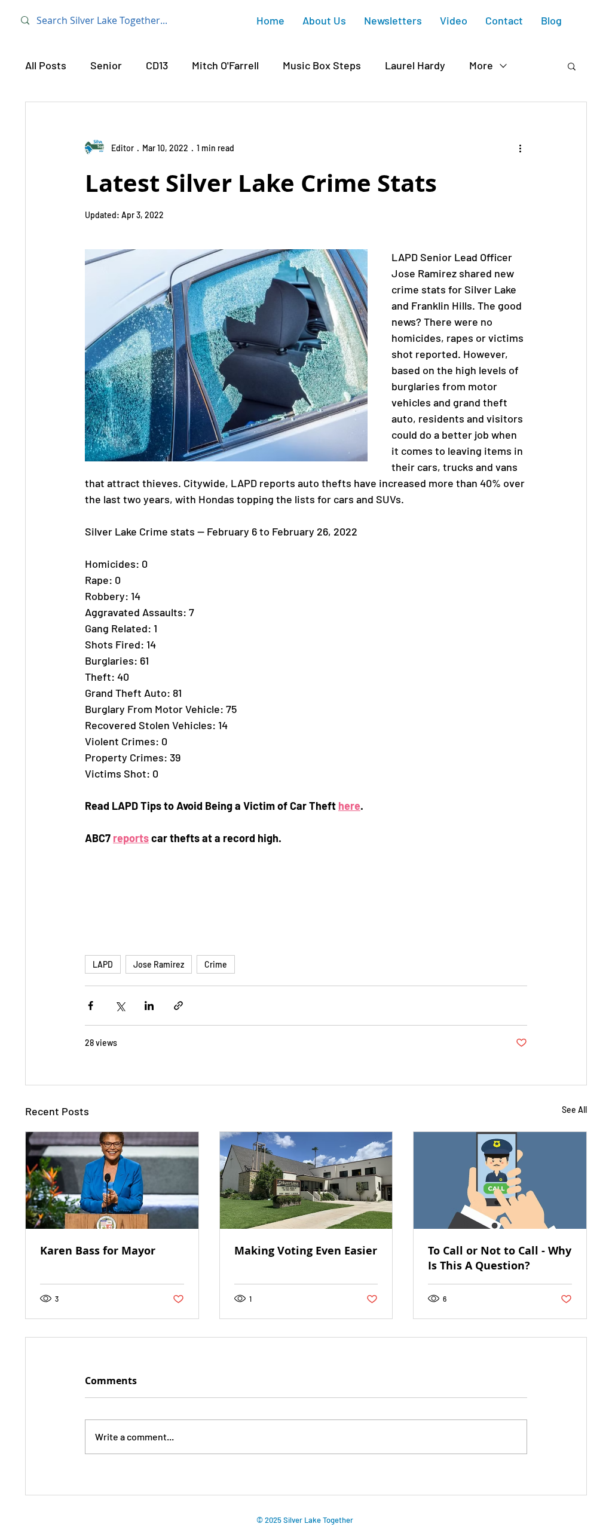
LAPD (103, 964)
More (481, 65)
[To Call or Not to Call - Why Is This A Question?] (500, 1180)
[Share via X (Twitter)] (120, 1005)
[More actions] (520, 147)
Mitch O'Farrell (225, 65)
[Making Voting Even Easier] (306, 1180)
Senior (106, 65)
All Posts (45, 65)
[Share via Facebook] (90, 1005)
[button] (571, 66)
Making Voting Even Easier (305, 1250)
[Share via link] (178, 1005)
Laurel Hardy (415, 65)
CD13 (157, 65)
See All (574, 1109)
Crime (215, 964)
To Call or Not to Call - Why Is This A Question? (499, 1258)
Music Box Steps (322, 65)
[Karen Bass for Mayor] (112, 1180)
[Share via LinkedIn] (149, 1005)
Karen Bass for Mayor (97, 1250)
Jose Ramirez (158, 964)
